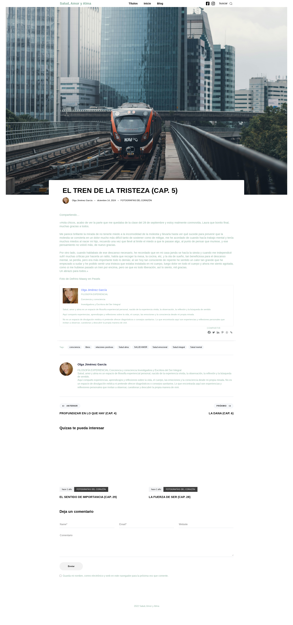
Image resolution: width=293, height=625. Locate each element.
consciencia (74, 347)
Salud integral (179, 347)
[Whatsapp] (227, 332)
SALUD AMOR (140, 347)
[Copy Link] (231, 332)
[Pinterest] (222, 332)
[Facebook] (209, 332)
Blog (160, 3)
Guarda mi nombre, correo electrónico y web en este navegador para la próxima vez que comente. (115, 575)
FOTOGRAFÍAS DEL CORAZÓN (136, 200)
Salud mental (196, 347)
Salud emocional (160, 347)
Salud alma (124, 347)
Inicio (147, 3)
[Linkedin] (218, 332)
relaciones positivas (104, 347)
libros (87, 347)
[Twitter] (213, 332)
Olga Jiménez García (82, 200)
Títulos (133, 3)
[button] (225, 3)
